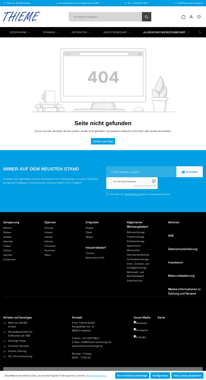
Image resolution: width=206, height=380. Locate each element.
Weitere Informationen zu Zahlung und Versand (184, 291)
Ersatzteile (9, 259)
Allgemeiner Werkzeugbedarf (137, 224)
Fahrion (48, 241)
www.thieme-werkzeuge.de (87, 345)
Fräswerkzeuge (135, 236)
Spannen (50, 222)
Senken (7, 236)
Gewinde (8, 241)
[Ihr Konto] (191, 17)
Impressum (175, 262)
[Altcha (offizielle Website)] (154, 181)
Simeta (48, 232)
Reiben (7, 232)
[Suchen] (146, 16)
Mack (47, 254)
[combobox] (105, 16)
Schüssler (50, 245)
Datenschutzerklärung (182, 249)
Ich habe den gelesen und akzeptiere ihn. (140, 194)
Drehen (7, 250)
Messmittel (133, 250)
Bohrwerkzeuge (136, 232)
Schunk (48, 227)
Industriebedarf (96, 247)
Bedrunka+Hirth (95, 257)
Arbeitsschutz (135, 280)
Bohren (7, 227)
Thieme (90, 253)
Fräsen (7, 245)
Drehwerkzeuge (136, 241)
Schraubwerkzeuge (138, 259)
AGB (170, 235)
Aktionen (174, 222)
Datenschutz (132, 194)
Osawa (89, 227)
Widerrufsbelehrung (181, 275)
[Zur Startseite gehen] (21, 16)
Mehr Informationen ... (96, 375)
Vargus (89, 236)
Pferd (89, 232)
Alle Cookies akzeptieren (187, 375)
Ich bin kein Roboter (124, 181)
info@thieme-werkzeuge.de (96, 342)
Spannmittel (134, 245)
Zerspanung (11, 222)
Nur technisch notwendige (132, 375)
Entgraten (92, 222)
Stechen (7, 254)
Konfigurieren (160, 375)
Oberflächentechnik (138, 254)
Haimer (48, 236)
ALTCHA (152, 186)
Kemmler (49, 250)
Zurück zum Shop (103, 141)
